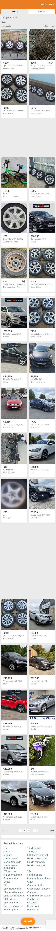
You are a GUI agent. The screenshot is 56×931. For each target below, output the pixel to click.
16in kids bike (34, 848)
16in (6, 848)
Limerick (34, 518)
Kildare (42, 68)
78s (29, 871)
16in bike (8, 851)
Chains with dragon (13, 892)
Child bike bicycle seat (38, 895)
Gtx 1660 (31, 902)
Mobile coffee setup (37, 858)
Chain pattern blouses (38, 888)
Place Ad (41, 12)
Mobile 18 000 (11, 858)
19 (35, 830)
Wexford (6, 820)
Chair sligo (32, 892)
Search (15, 12)
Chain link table (35, 885)
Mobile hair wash (36, 862)
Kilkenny (41, 382)
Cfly (6, 885)
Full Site (4, 927)
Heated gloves (11, 909)
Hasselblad (33, 906)
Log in (22, 927)
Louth (41, 774)
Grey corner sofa (12, 902)
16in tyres (32, 851)
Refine (45, 26)
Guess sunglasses (13, 906)
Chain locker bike (12, 888)
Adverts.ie (12, 4)
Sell (29, 921)
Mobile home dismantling (10, 866)
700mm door (10, 871)
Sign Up (44, 4)
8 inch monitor (11, 878)
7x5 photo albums (13, 875)
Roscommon (35, 427)
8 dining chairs (34, 875)
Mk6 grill (8, 855)
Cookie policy (6, 929)
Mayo (5, 684)
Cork (13, 473)
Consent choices (21, 929)
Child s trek (9, 899)
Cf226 (30, 882)
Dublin (12, 68)
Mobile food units (12, 862)
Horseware (32, 909)
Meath (15, 242)
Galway (6, 382)
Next (52, 831)
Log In (51, 4)
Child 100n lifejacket (14, 895)
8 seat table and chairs (38, 878)
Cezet (7, 882)
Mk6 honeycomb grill (37, 855)
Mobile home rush (36, 865)
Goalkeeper (33, 899)
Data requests (33, 927)
